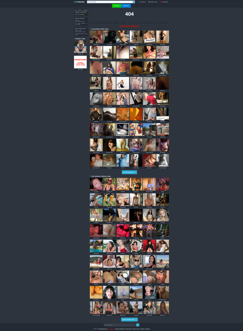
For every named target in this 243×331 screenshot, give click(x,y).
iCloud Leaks (165, 1)
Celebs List (143, 1)
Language (147, 328)
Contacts (142, 328)
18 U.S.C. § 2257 (136, 328)
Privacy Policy (128, 328)
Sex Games (116, 5)
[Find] (133, 2)
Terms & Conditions (119, 328)
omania (79, 2)
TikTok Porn (126, 5)
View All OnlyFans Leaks (128, 319)
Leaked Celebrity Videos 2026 (129, 26)
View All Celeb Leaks (128, 172)
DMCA (113, 328)
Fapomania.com (103, 328)
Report (109, 328)
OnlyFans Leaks (153, 1)
